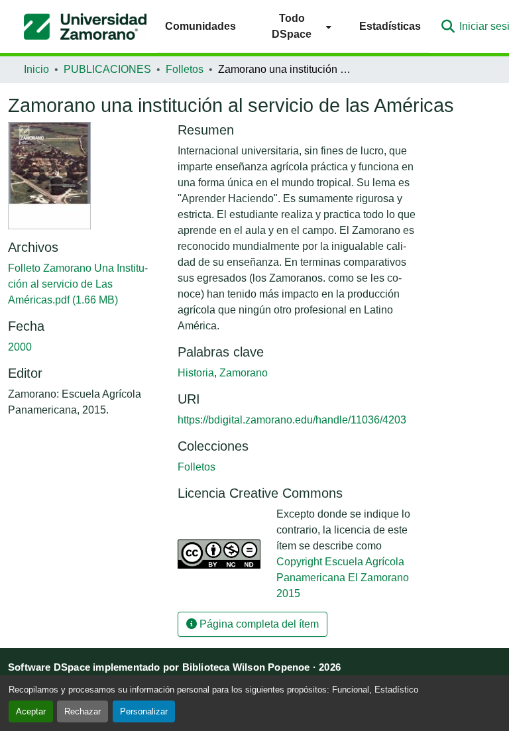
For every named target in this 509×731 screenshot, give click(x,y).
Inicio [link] (36, 69)
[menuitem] (297, 26)
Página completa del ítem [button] (258, 624)
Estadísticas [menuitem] (390, 26)
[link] (85, 284)
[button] (85, 26)
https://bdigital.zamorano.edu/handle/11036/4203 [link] (292, 419)
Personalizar (144, 711)
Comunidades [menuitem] (200, 26)
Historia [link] (196, 372)
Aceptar (31, 711)
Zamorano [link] (243, 372)
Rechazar (82, 711)
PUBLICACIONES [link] (107, 69)
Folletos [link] (184, 69)
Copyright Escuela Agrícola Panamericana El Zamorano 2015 (342, 577)
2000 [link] (20, 347)
